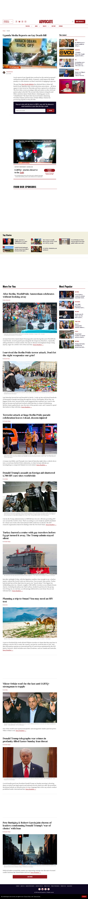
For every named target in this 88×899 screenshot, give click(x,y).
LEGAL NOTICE (69, 886)
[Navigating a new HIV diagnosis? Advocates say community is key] (66, 62)
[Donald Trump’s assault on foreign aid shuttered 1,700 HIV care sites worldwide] (30, 496)
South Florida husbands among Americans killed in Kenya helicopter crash (21, 250)
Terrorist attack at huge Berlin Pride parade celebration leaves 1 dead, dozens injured (27, 416)
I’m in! (50, 110)
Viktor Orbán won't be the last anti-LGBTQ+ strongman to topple (26, 685)
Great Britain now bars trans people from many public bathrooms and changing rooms (78, 242)
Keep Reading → (38, 345)
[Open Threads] (22, 21)
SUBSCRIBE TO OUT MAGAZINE (6, 21)
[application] (72, 86)
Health (44, 26)
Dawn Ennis (6, 604)
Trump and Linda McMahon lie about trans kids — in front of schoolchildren (80, 347)
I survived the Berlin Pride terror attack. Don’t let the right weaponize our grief (29, 354)
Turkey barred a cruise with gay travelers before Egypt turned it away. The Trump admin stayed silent (29, 535)
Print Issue (77, 321)
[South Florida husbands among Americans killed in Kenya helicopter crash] (8, 249)
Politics (28, 26)
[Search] (73, 21)
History (54, 26)
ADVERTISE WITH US (39, 886)
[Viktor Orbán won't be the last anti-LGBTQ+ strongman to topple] (30, 707)
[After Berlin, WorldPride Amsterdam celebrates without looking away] (30, 317)
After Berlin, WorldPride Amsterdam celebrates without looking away (28, 295)
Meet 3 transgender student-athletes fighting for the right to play (79, 327)
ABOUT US (22, 886)
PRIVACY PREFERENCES (55, 886)
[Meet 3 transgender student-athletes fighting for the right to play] (66, 324)
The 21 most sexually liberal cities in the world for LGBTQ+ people (50, 241)
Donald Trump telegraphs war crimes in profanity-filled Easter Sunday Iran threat (25, 740)
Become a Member (49, 170)
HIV (75, 59)
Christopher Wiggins (7, 421)
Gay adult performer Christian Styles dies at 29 (79, 306)
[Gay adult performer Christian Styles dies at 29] (66, 304)
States (76, 331)
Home (4, 30)
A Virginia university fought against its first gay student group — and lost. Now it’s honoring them (80, 56)
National (77, 292)
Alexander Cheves (7, 358)
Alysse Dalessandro (7, 300)
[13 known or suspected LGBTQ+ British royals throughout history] (36, 249)
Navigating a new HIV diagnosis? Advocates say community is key (80, 64)
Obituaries (77, 301)
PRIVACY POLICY (47, 886)
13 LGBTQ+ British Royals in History (50, 249)
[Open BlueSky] (19, 21)
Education (77, 50)
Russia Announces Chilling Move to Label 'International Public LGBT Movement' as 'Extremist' (21, 243)
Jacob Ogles (6, 479)
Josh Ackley (6, 689)
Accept (84, 896)
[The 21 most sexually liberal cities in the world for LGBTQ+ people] (36, 241)
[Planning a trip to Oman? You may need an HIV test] (30, 622)
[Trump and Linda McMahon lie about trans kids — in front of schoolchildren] (66, 344)
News (36, 26)
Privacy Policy (27, 896)
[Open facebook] (16, 21)
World (8, 30)
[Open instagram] (25, 21)
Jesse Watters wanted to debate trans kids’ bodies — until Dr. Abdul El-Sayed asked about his (80, 299)
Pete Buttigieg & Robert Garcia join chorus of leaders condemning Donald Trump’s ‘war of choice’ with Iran (27, 825)
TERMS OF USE (63, 886)
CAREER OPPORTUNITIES (30, 886)
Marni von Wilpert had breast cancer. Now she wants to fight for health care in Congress (80, 76)
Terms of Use (37, 896)
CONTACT (18, 886)
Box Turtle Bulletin (28, 84)
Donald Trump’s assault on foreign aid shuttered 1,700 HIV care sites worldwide (29, 474)
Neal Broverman (10, 71)
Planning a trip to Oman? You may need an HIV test (28, 600)
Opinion (60, 26)
